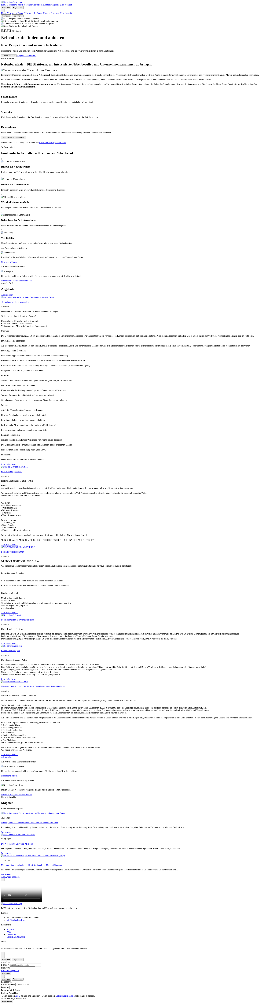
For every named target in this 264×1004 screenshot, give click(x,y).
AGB (9, 932)
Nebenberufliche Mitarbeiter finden (16, 281)
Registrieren (17, 7)
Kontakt (68, 5)
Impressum (11, 929)
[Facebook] (2, 944)
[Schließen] (3, 879)
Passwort (5, 968)
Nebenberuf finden (15, 5)
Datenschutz (12, 934)
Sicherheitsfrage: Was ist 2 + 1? (15, 998)
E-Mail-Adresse (8, 965)
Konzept (46, 5)
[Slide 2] (5, 29)
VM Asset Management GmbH (52, 142)
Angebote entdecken (26, 55)
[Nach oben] (3, 953)
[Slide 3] (8, 29)
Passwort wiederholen (11, 990)
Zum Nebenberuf (8, 464)
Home (3, 5)
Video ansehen (9, 56)
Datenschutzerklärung (65, 996)
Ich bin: (4, 993)
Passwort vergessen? (10, 970)
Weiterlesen (6, 832)
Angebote (55, 5)
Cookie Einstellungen (16, 937)
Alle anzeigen (7, 295)
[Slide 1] (2, 29)
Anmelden (6, 7)
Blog (62, 5)
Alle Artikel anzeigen (10, 877)
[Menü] (3, 10)
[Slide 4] (10, 29)
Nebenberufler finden (33, 5)
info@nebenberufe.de (16, 920)
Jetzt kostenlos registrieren (13, 138)
